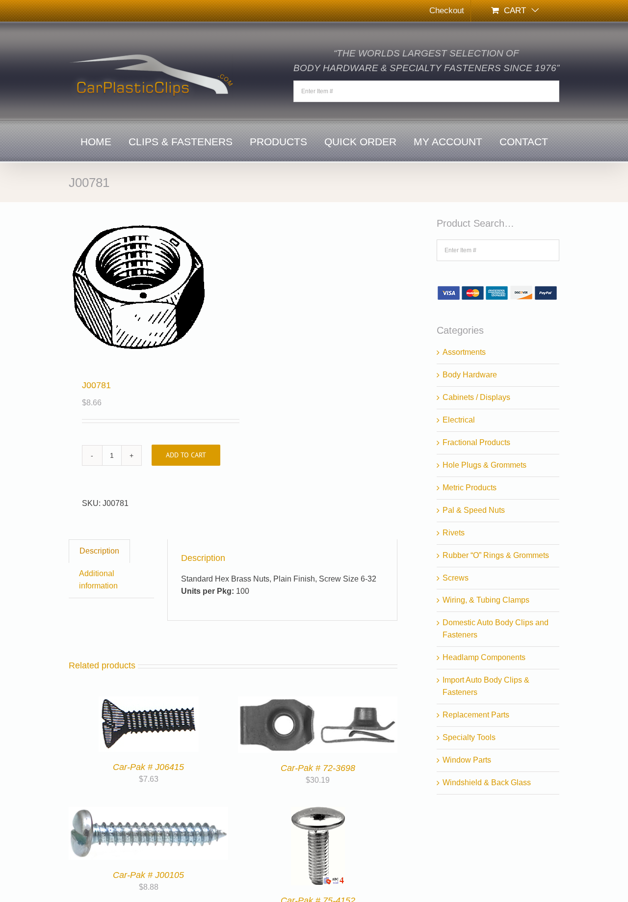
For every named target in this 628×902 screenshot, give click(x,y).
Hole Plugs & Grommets (484, 465)
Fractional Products (476, 442)
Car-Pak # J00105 (148, 875)
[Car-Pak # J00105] (148, 812)
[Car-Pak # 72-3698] (317, 702)
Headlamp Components (484, 657)
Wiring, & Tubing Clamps (486, 600)
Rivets (454, 533)
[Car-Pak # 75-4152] (318, 812)
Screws (456, 578)
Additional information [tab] (98, 579)
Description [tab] (99, 551)
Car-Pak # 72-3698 (318, 768)
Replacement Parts (476, 715)
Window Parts (467, 760)
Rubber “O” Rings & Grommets (496, 555)
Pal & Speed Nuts (474, 510)
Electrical (459, 420)
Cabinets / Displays (476, 397)
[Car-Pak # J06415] (149, 702)
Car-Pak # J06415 (148, 767)
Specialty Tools (469, 737)
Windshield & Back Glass (487, 782)
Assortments (464, 352)
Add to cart (186, 455)
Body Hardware (470, 375)
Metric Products (470, 487)
